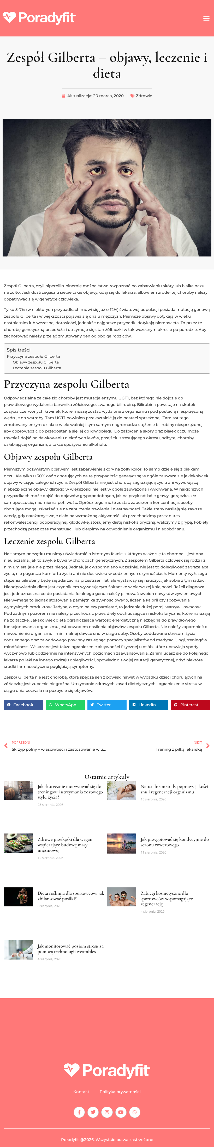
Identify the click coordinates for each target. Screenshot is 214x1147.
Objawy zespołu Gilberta (36, 362)
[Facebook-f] (79, 1112)
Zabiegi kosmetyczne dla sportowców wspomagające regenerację (167, 898)
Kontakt (81, 1091)
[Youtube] (121, 1112)
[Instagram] (106, 1112)
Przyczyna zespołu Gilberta (33, 356)
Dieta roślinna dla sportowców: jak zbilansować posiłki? (71, 895)
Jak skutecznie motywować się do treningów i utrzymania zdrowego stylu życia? (70, 791)
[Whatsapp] (134, 1112)
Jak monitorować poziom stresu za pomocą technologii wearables (71, 948)
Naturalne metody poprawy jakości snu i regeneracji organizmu (174, 789)
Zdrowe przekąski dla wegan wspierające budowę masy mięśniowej (65, 844)
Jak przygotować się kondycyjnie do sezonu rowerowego (175, 842)
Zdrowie (144, 95)
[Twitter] (93, 1112)
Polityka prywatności (120, 1091)
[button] (206, 18)
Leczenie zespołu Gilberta (37, 368)
